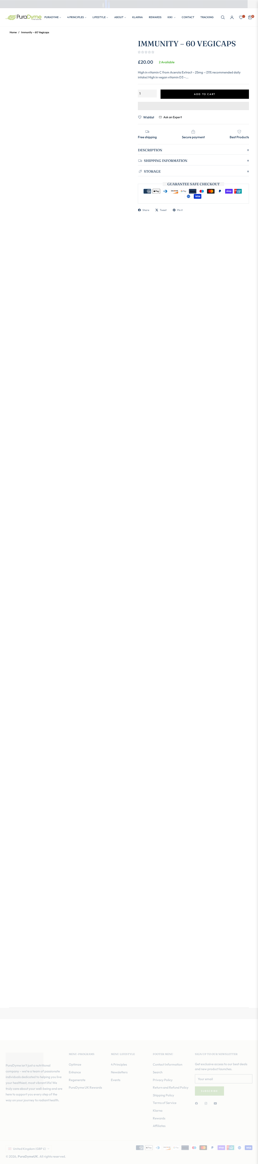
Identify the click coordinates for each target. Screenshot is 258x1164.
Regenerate (77, 1080)
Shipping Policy (163, 1095)
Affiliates (159, 1126)
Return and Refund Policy (170, 1087)
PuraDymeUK (28, 1156)
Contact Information (167, 1064)
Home (13, 32)
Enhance (75, 1072)
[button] (222, 17)
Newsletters (119, 1072)
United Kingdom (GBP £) (29, 1149)
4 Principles (119, 1064)
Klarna (157, 1110)
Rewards (159, 1118)
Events (115, 1080)
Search (157, 1072)
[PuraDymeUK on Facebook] (197, 1103)
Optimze (75, 1064)
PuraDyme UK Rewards (85, 1087)
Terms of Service (164, 1103)
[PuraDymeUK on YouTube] (216, 1103)
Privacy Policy (163, 1080)
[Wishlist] (241, 17)
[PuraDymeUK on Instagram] (206, 1103)
